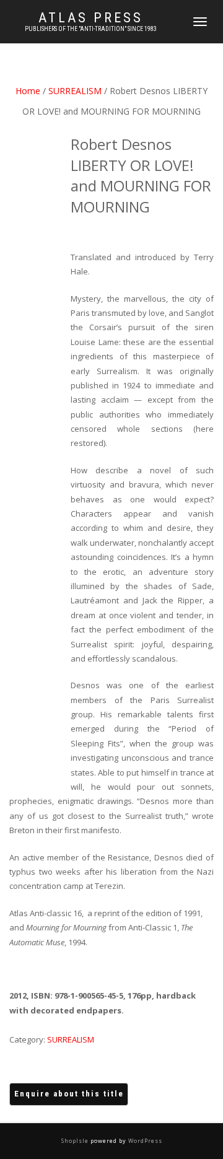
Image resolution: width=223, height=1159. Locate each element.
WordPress (144, 1141)
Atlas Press (90, 18)
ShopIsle (75, 1141)
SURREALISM (75, 91)
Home (27, 91)
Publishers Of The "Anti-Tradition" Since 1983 (91, 28)
